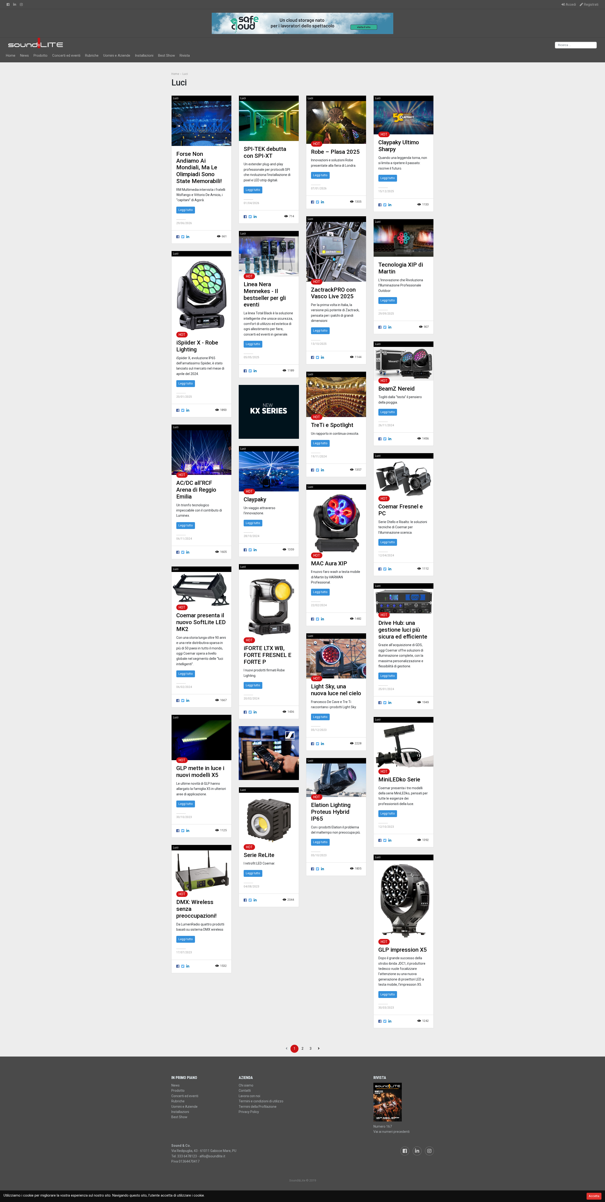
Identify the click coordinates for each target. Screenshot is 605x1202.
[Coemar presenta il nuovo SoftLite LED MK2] (201, 590)
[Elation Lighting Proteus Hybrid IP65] (336, 780)
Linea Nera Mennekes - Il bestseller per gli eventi (265, 294)
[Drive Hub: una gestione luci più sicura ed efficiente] (403, 602)
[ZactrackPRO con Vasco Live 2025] (336, 252)
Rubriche (92, 55)
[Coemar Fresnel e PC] (403, 479)
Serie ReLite (259, 855)
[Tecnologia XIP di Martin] (403, 241)
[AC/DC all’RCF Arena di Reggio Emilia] (201, 452)
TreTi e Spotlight (332, 425)
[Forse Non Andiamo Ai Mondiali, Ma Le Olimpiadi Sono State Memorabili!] (201, 123)
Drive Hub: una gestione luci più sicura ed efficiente (402, 630)
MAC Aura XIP (329, 563)
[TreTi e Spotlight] (336, 397)
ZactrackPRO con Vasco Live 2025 (333, 293)
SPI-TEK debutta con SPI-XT (265, 152)
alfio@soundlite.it (212, 1156)
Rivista (185, 55)
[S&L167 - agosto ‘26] (403, 1102)
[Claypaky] (269, 471)
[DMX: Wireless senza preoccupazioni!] (201, 872)
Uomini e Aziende (116, 55)
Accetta (594, 1196)
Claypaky (255, 499)
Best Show (166, 55)
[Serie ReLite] (269, 820)
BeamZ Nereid (396, 388)
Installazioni (144, 55)
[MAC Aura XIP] (336, 522)
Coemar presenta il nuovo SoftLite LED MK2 (201, 622)
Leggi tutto (185, 210)
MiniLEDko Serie (399, 779)
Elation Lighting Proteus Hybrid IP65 (330, 812)
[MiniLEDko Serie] (403, 747)
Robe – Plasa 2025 (335, 152)
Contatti (245, 1090)
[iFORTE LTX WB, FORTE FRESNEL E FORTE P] (269, 605)
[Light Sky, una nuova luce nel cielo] (336, 658)
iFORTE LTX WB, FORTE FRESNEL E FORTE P (267, 655)
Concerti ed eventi (66, 55)
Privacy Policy (249, 1112)
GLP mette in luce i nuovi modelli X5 (200, 771)
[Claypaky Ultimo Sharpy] (403, 118)
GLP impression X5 (402, 949)
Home (10, 55)
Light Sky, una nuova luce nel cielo (336, 690)
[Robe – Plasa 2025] (336, 122)
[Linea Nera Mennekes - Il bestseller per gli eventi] (269, 256)
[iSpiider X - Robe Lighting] (201, 295)
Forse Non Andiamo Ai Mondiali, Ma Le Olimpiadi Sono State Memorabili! (199, 167)
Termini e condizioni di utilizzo (261, 1101)
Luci (175, 98)
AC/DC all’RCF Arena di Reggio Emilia (196, 490)
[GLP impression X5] (403, 901)
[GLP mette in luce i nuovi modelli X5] (201, 740)
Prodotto (41, 55)
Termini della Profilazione (258, 1106)
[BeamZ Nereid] (403, 364)
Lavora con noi (249, 1096)
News (24, 55)
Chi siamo (246, 1085)
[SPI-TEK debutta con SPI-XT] (269, 121)
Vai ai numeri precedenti (391, 1132)
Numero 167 (382, 1126)
